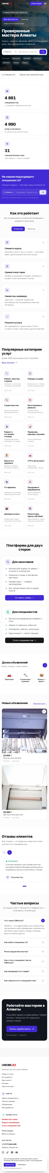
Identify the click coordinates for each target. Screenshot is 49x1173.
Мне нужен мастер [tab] (11, 19)
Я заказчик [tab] (18, 229)
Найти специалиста (10, 1098)
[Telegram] (12, 1152)
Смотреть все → (40, 704)
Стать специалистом (23, 640)
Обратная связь (8, 1086)
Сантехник (16, 58)
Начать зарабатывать (20, 1029)
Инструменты (7, 1077)
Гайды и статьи (7, 1074)
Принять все (9, 1164)
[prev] (4, 852)
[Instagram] (3, 1152)
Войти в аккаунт (8, 1134)
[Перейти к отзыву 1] (24, 886)
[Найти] (42, 52)
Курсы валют (7, 1080)
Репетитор (37, 58)
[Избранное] (44, 711)
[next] (45, 665)
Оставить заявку (23, 598)
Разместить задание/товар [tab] (14, 23)
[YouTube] (17, 1152)
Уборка (16, 63)
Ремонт (25, 63)
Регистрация (7, 1131)
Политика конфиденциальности (13, 1168)
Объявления (7, 1104)
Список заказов (8, 1101)
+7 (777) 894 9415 (9, 1144)
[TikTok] (7, 1152)
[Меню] (45, 3)
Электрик (27, 58)
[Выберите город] (27, 4)
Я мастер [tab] (24, 19)
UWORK (9, 1065)
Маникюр (6, 63)
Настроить (22, 1164)
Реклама (5, 1083)
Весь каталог (8, 363)
